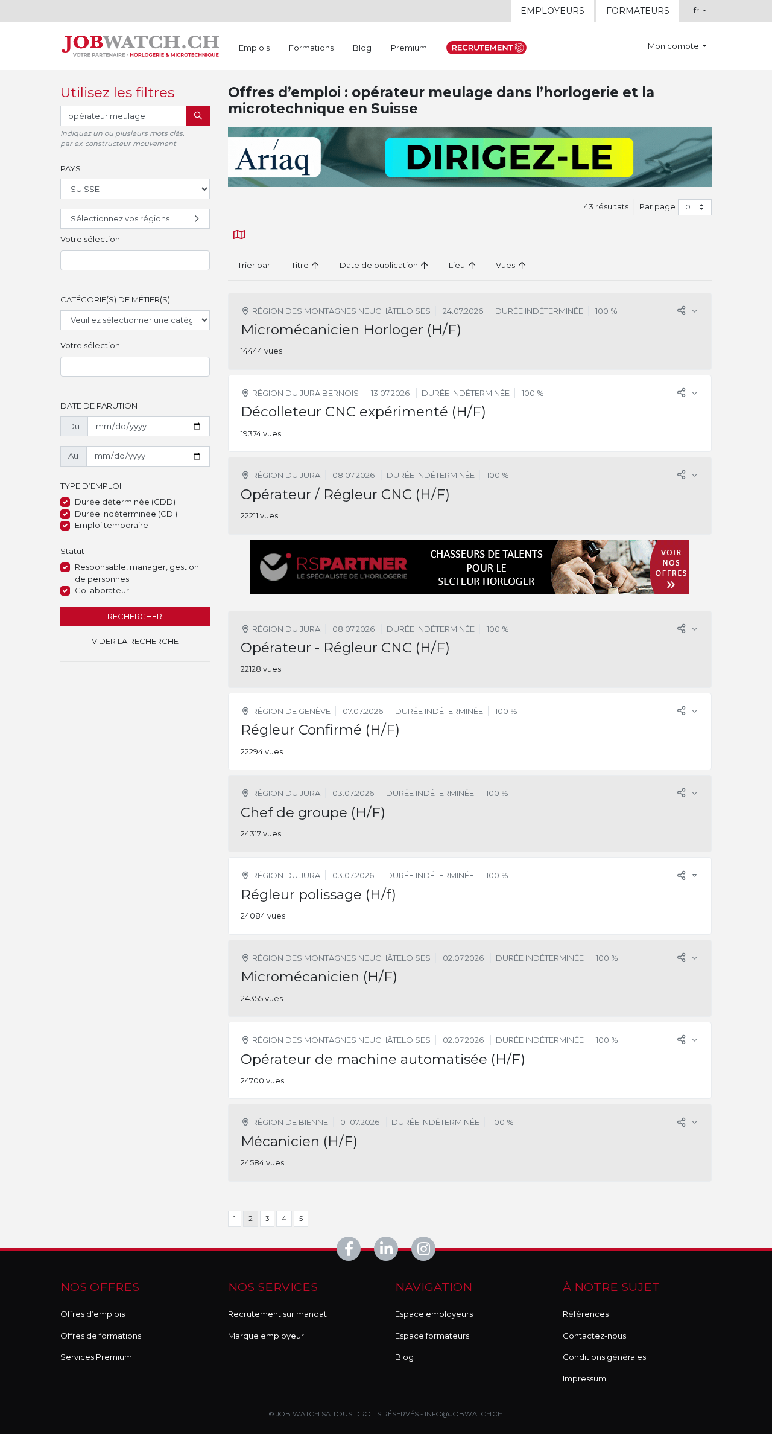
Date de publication (380, 265)
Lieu (458, 265)
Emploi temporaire (111, 525)
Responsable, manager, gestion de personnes (137, 573)
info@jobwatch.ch (464, 1414)
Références (586, 1314)
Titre (301, 265)
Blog (362, 48)
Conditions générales (604, 1357)
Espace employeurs (434, 1314)
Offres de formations (100, 1335)
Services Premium (96, 1357)
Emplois (254, 48)
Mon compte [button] (674, 46)
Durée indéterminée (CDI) (126, 513)
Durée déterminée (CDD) (125, 501)
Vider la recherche (135, 641)
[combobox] (135, 260)
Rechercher (134, 616)
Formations (311, 48)
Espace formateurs (432, 1335)
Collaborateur (102, 590)
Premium (409, 48)
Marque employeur (266, 1335)
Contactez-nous (594, 1335)
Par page (657, 206)
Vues (506, 265)
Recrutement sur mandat (277, 1314)
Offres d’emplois (92, 1314)
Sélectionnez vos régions (120, 218)
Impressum (584, 1378)
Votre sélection (90, 239)
